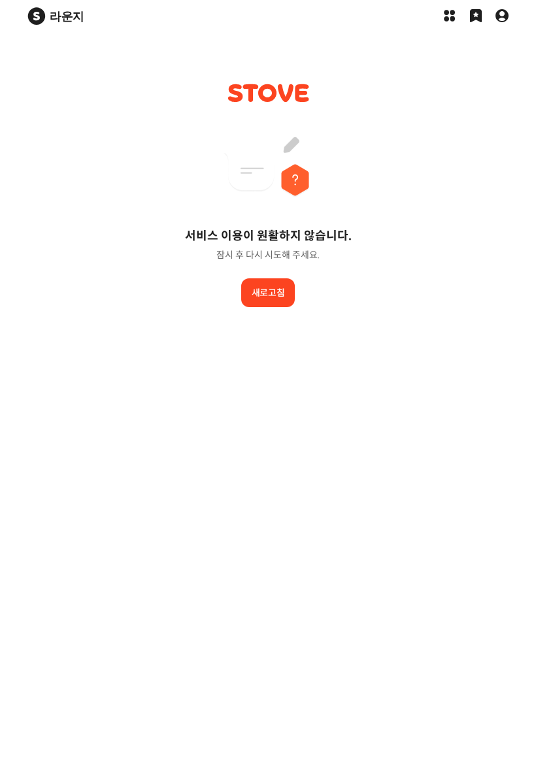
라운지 (67, 16)
